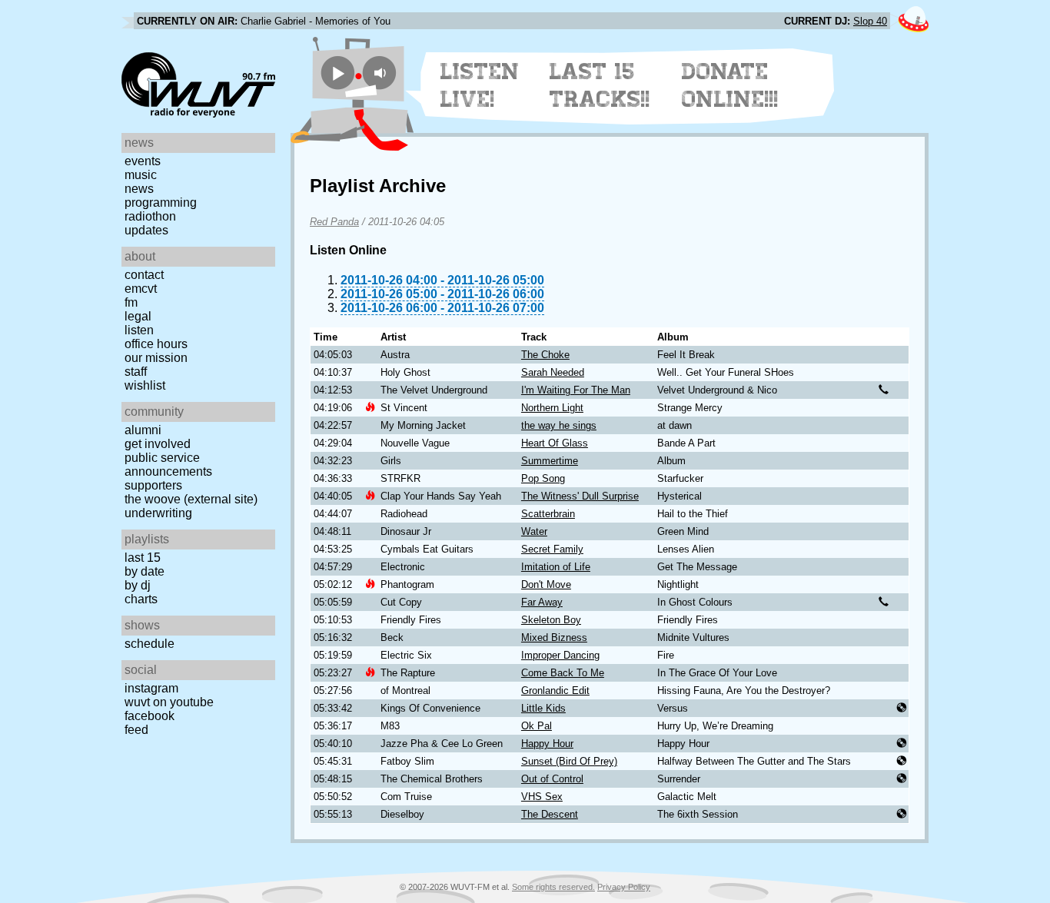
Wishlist (145, 385)
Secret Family (552, 549)
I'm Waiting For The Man (575, 390)
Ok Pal (536, 726)
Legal (138, 316)
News (139, 188)
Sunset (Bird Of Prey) (569, 761)
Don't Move (546, 584)
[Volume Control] (381, 72)
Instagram (151, 688)
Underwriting (158, 513)
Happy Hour (547, 743)
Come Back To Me (562, 673)
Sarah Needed (552, 372)
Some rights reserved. (553, 886)
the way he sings (558, 425)
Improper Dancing (560, 655)
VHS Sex (542, 796)
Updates (146, 230)
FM (131, 302)
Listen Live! (480, 85)
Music (141, 174)
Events (143, 161)
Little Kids (543, 708)
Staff (136, 371)
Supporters (153, 485)
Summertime (549, 460)
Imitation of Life (555, 567)
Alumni (143, 430)
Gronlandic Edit (555, 690)
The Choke (545, 354)
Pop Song (543, 478)
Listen (139, 330)
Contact (144, 274)
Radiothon (150, 216)
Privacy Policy (623, 886)
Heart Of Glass (554, 443)
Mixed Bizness (554, 637)
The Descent (549, 814)
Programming (161, 202)
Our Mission (156, 357)
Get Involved (158, 443)
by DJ (138, 585)
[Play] (338, 72)
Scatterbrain (548, 514)
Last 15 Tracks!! (600, 85)
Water (534, 531)
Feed (136, 729)
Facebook (149, 715)
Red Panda (334, 221)
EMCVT (141, 288)
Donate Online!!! (730, 85)
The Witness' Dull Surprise (580, 496)
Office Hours (156, 343)
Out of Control (552, 779)
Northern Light (552, 407)
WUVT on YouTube (169, 702)
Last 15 (143, 557)
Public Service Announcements (168, 464)
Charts (141, 599)
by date (144, 571)
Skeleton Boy (551, 620)
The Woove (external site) (191, 499)
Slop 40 (870, 21)
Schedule (149, 643)
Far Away (542, 602)
